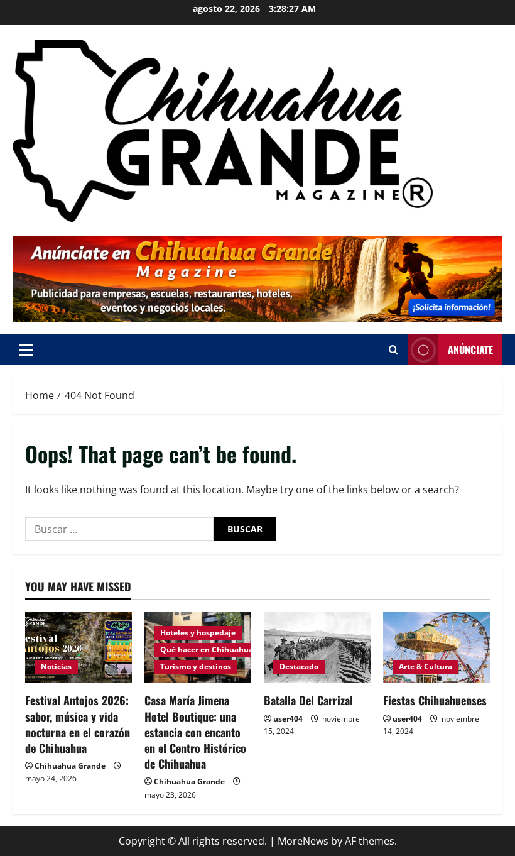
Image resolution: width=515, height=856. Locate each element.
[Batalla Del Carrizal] (317, 647)
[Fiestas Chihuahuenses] (436, 647)
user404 (288, 718)
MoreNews (303, 841)
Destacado (298, 666)
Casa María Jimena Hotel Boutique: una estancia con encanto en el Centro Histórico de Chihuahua (195, 732)
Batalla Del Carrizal (308, 700)
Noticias (56, 666)
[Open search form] (393, 349)
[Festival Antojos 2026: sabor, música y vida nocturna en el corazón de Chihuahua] (78, 647)
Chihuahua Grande (70, 765)
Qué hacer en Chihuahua (206, 649)
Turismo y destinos (195, 666)
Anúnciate (470, 349)
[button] (26, 349)
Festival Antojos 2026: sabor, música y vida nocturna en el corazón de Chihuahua (77, 724)
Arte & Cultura (425, 666)
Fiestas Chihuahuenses (435, 700)
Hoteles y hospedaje (198, 632)
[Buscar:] (119, 529)
